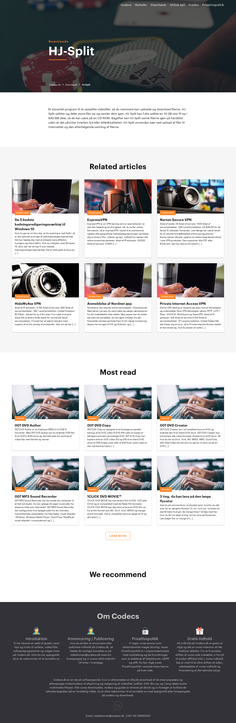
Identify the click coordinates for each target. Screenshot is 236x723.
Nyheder (141, 5)
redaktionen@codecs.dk (85, 655)
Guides (194, 5)
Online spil (177, 5)
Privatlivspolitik (213, 5)
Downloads (158, 5)
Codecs (126, 5)
